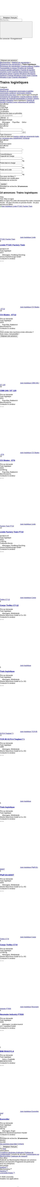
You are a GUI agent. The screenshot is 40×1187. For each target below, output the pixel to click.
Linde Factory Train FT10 (11, 532)
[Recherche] (16, 29)
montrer (3, 184)
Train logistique (7, 671)
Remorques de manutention (10, 66)
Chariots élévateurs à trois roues (19, 75)
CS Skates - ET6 (7, 460)
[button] (20, 49)
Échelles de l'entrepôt (25, 68)
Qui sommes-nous (6, 1144)
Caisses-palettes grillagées (10, 70)
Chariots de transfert (27, 70)
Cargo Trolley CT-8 (8, 945)
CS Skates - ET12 (8, 315)
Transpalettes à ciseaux (8, 68)
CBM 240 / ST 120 (8, 391)
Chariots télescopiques (20, 72)
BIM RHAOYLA (7, 1051)
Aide (15, 1144)
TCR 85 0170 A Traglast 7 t (12, 739)
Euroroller (4, 1119)
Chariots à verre (6, 72)
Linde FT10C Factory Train (12, 245)
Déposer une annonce (9, 336)
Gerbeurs (3, 75)
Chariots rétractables (19, 77)
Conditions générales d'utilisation (12, 1152)
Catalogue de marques (19, 1156)
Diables (36, 66)
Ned (4, 1149)
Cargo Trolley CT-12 (9, 605)
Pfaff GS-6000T (7, 875)
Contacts (20, 1144)
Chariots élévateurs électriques (24, 74)
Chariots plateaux (27, 66)
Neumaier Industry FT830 (12, 1014)
